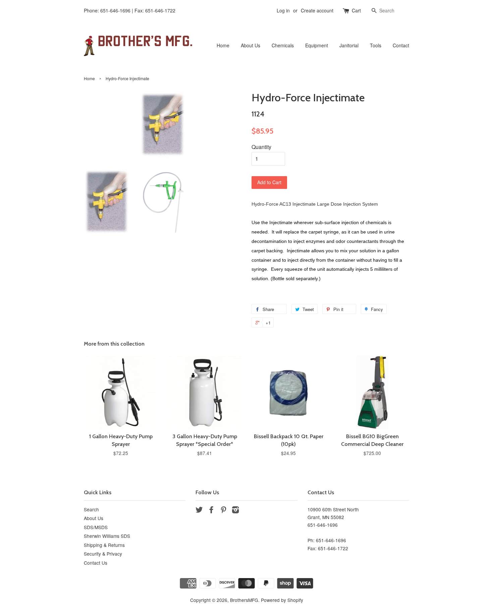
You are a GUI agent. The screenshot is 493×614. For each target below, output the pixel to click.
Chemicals (283, 45)
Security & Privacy (103, 553)
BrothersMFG (244, 600)
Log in (283, 10)
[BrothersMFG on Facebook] (211, 510)
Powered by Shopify (282, 600)
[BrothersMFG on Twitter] (199, 510)
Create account (317, 10)
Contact (401, 45)
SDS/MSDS (96, 527)
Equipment (316, 45)
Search (91, 509)
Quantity (261, 147)
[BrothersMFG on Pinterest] (223, 510)
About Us (250, 45)
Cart (356, 10)
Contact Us (95, 562)
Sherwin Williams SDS (107, 535)
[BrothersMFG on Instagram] (235, 510)
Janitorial (349, 45)
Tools (375, 45)
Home (223, 45)
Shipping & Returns (104, 545)
